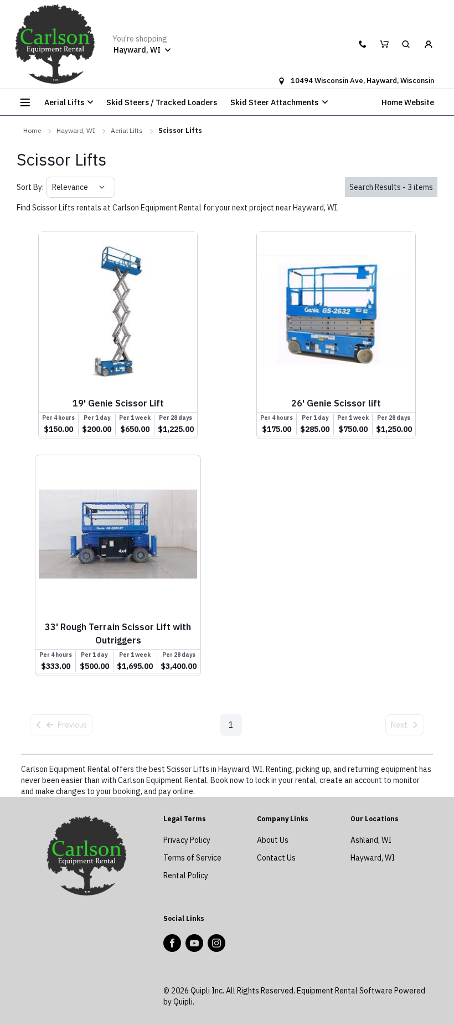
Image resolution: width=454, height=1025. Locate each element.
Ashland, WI (370, 840)
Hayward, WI (75, 130)
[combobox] (53, 187)
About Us (272, 840)
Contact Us (276, 858)
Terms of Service (192, 858)
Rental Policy (185, 875)
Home (32, 130)
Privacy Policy (186, 840)
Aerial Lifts (127, 130)
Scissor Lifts (180, 130)
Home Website (407, 102)
